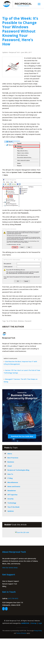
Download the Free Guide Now (22, 436)
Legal (40, 623)
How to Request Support (10, 581)
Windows (21, 321)
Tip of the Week (11, 321)
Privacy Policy (38, 630)
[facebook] (3, 608)
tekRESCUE (25, 623)
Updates (5, 52)
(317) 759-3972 (13, 598)
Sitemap (33, 623)
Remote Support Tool (9, 584)
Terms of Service (21, 633)
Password (28, 321)
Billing (4, 586)
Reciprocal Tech (14, 52)
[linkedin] (6, 608)
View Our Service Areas (10, 568)
